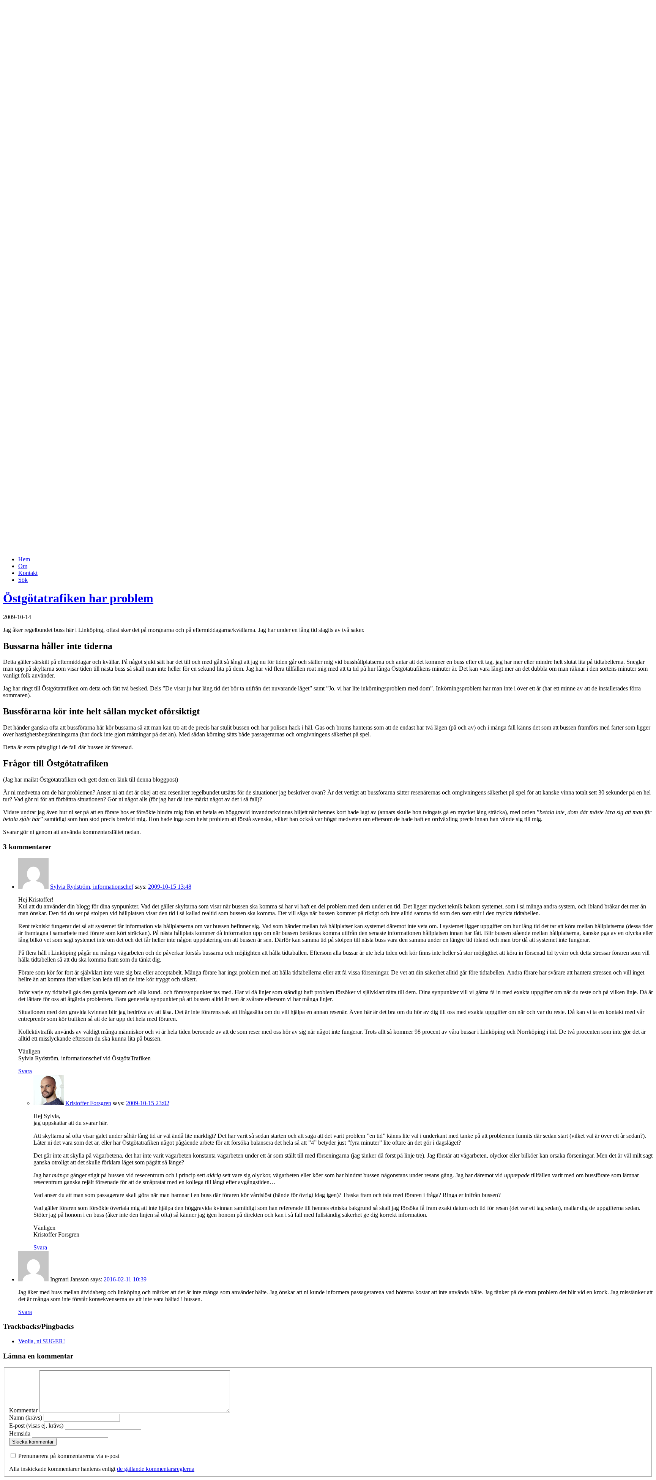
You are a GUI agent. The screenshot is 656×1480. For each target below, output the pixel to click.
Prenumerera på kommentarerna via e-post (68, 1456)
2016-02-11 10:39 (125, 1279)
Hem (24, 559)
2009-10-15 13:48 (169, 886)
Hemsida (19, 1433)
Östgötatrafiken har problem (78, 598)
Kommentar (23, 1410)
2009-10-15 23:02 (147, 1103)
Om (22, 566)
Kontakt (28, 573)
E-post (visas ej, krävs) (36, 1425)
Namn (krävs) (25, 1417)
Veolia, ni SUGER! (41, 1341)
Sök (23, 580)
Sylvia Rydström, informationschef (91, 886)
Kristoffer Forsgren (88, 1103)
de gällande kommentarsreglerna (155, 1469)
